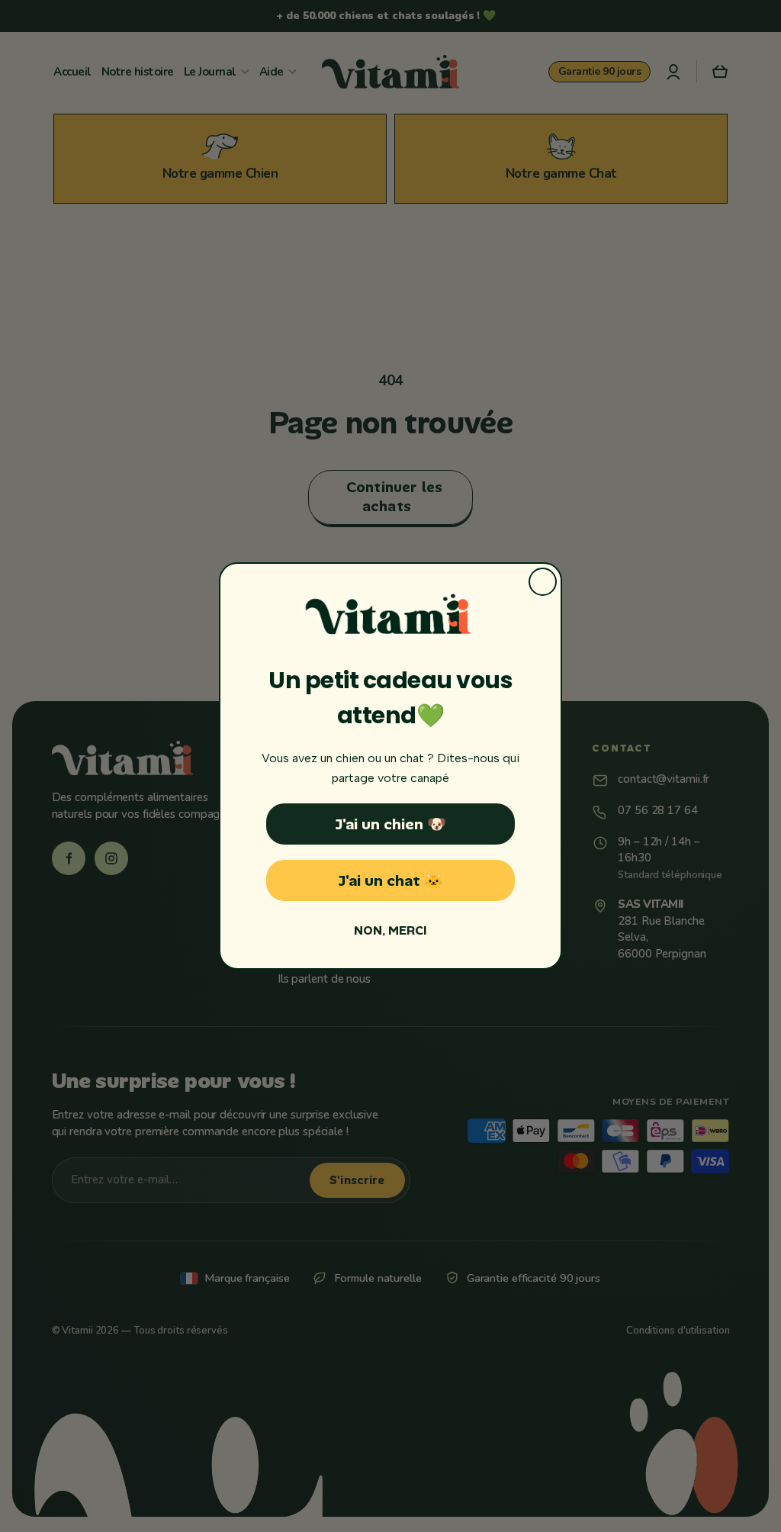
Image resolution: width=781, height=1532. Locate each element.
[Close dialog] (542, 581)
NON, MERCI (390, 930)
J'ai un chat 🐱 (390, 880)
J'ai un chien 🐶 (390, 824)
